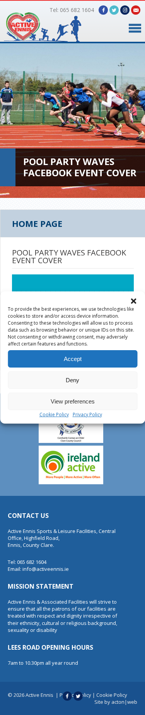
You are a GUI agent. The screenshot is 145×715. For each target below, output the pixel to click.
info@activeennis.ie (45, 568)
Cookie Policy (54, 414)
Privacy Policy (87, 414)
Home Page (37, 223)
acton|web (124, 701)
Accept (73, 359)
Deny (72, 380)
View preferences (73, 401)
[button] (133, 301)
